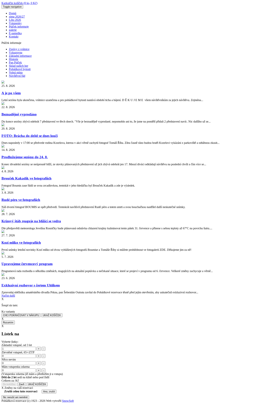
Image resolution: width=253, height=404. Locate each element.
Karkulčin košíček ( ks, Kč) (19, 3)
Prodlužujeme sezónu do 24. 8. (24, 157)
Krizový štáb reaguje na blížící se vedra (31, 221)
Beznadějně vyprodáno (19, 114)
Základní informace (20, 55)
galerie (13, 29)
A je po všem (11, 93)
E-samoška (15, 33)
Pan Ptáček (15, 62)
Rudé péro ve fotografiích (20, 200)
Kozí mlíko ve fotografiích (21, 242)
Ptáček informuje (19, 26)
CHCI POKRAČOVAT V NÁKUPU (21, 315)
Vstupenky (15, 23)
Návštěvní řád (17, 75)
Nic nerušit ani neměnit (15, 397)
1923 (34, 400)
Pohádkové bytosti (20, 69)
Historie (13, 59)
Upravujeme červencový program (27, 264)
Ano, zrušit (49, 391)
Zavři (21, 384)
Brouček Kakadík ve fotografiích (26, 178)
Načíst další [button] (8, 295)
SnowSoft (68, 400)
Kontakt (13, 36)
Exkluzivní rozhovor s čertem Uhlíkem (30, 285)
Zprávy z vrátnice (19, 49)
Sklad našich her (18, 65)
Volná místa (16, 72)
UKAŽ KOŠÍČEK (52, 315)
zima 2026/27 (17, 16)
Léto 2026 (15, 19)
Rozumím (8, 322)
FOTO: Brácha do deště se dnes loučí (29, 136)
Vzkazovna (15, 52)
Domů (12, 13)
